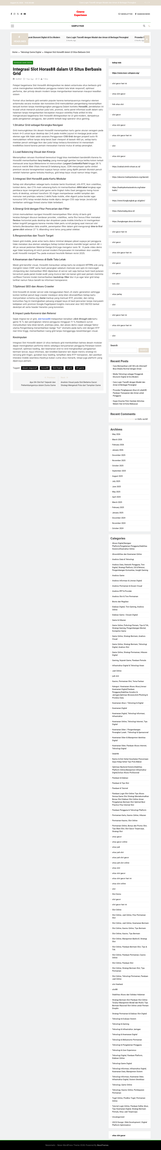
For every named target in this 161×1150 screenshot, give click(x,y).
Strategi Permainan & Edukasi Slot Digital (129, 1014)
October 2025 (117, 466)
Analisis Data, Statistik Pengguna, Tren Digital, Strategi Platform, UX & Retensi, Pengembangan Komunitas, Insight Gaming (130, 567)
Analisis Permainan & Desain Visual (127, 586)
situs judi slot (118, 852)
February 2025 (118, 507)
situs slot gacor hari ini (122, 135)
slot (113, 146)
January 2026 (117, 450)
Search (114, 345)
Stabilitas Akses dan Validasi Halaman (128, 994)
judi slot (115, 676)
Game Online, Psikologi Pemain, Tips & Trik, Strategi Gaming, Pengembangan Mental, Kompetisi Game (130, 628)
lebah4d (115, 754)
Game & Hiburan (119, 620)
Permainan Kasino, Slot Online (124, 820)
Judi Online (117, 671)
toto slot (115, 284)
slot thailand (117, 984)
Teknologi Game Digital (23, 63)
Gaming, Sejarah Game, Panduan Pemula (129, 660)
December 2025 (118, 455)
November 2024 (118, 523)
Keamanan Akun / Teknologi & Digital (127, 703)
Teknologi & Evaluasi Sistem (124, 1019)
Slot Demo (116, 894)
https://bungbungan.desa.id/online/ (127, 221)
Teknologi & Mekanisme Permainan (127, 1040)
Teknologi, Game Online (122, 1085)
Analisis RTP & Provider (122, 591)
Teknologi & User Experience (124, 1050)
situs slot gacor (118, 94)
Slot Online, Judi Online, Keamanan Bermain (130, 923)
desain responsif (29, 368)
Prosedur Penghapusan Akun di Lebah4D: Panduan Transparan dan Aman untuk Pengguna (98, 3)
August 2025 (117, 476)
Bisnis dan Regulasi (120, 601)
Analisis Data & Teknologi (123, 559)
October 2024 (117, 528)
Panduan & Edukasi (120, 778)
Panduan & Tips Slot (120, 783)
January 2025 (117, 513)
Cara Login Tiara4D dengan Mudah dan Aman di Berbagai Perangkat (76, 37)
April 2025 (116, 497)
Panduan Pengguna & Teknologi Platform (129, 810)
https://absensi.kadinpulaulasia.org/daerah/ (130, 177)
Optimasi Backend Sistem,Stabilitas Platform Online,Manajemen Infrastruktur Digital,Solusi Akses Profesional (129, 770)
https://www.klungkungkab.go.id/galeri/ (128, 201)
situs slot (116, 868)
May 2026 (116, 434)
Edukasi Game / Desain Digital (125, 615)
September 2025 (119, 471)
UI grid (69, 368)
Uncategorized (118, 1117)
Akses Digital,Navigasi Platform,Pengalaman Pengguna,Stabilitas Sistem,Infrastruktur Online (129, 546)
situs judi (116, 847)
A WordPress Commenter (123, 419)
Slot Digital (57, 368)
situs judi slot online (120, 863)
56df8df (18, 79)
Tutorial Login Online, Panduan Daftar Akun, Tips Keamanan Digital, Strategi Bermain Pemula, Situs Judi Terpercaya (130, 1109)
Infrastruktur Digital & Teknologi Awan (128, 665)
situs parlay (117, 294)
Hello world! (142, 419)
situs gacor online (119, 842)
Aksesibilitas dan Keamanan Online (127, 554)
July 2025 (116, 481)
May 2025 (116, 492)
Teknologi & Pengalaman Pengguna (127, 1045)
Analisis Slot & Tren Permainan (125, 596)
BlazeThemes (102, 1145)
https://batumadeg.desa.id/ (123, 211)
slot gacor (116, 115)
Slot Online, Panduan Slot (122, 963)
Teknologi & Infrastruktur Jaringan (126, 1029)
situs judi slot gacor (120, 857)
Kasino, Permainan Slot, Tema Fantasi (128, 681)
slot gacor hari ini (119, 83)
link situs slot (118, 104)
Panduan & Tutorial (120, 788)
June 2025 (116, 486)
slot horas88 (44, 319)
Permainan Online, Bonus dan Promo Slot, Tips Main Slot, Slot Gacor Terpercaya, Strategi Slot (129, 829)
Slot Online (116, 910)
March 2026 (117, 439)
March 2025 (117, 502)
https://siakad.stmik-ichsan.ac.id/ (126, 166)
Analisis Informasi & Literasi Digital (127, 581)
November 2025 (118, 460)
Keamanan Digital (119, 708)
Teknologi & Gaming (120, 1024)
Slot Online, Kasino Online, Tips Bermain (129, 928)
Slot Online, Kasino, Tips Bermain (126, 933)
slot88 (114, 989)
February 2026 (118, 445)
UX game (80, 368)
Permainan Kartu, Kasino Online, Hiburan (129, 815)
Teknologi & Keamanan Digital (124, 1034)
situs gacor (117, 837)
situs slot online (119, 883)
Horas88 (45, 368)
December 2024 (118, 518)
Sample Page (77, 26)
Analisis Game (118, 575)
